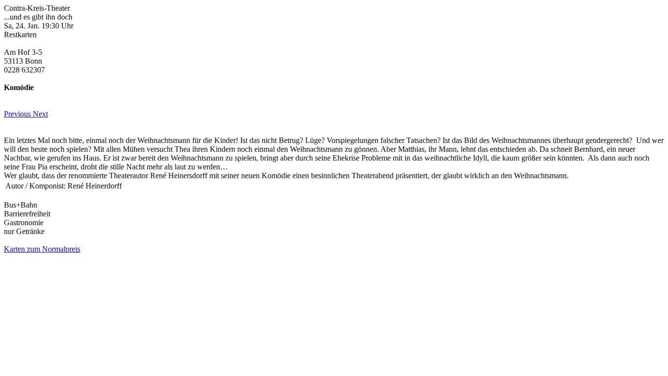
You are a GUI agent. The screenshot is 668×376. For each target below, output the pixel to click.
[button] (18, 114)
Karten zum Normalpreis (42, 249)
